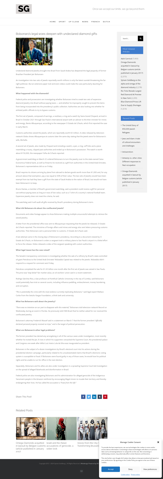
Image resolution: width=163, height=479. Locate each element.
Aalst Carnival (126, 58)
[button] (158, 442)
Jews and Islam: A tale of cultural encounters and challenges (131, 142)
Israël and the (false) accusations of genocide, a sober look (60, 446)
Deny (130, 469)
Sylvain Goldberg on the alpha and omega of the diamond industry (131, 83)
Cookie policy (125, 475)
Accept (110, 469)
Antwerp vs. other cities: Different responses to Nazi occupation (132, 161)
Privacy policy (135, 475)
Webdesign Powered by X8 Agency (92, 464)
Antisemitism (127, 152)
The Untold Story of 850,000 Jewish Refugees (130, 129)
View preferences (150, 469)
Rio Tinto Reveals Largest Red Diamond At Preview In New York (131, 94)
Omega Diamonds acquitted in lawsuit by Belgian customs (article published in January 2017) (132, 178)
